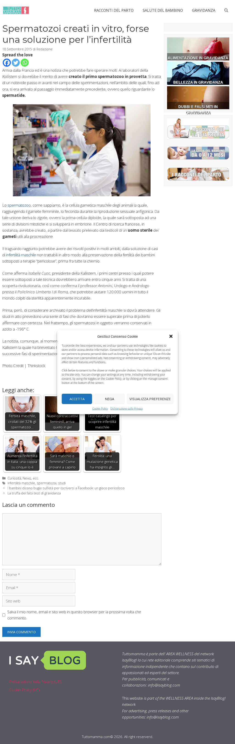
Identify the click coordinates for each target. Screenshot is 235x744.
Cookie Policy (100, 408)
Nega (109, 398)
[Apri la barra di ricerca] (226, 10)
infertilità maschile (20, 254)
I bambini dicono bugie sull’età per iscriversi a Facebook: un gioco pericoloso (66, 488)
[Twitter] (16, 63)
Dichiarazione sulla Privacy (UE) (35, 681)
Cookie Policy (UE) (24, 690)
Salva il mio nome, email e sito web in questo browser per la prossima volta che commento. (74, 615)
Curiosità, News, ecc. (23, 478)
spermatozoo (19, 205)
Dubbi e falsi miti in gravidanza (198, 110)
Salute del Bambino (163, 10)
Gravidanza (203, 10)
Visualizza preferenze (150, 398)
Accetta (77, 398)
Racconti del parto (114, 10)
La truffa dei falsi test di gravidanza (34, 493)
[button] (171, 336)
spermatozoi (46, 483)
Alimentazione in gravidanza (198, 58)
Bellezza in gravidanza (198, 82)
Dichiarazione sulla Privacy (126, 408)
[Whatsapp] (25, 63)
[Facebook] (7, 63)
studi (62, 483)
